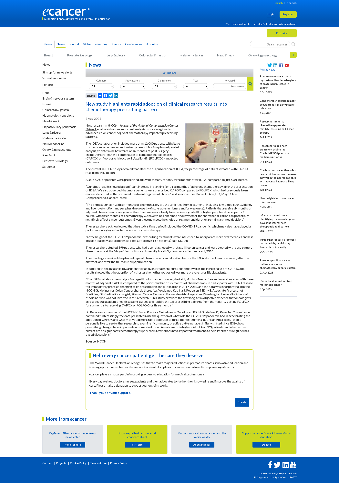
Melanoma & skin (191, 55)
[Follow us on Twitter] (269, 65)
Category (101, 80)
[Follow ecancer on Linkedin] (286, 464)
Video (87, 44)
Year (195, 80)
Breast (48, 55)
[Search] (293, 44)
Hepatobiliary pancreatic (59, 127)
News (60, 44)
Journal (74, 44)
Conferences (133, 44)
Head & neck (225, 55)
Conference (164, 80)
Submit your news (54, 78)
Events (116, 44)
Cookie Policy (78, 463)
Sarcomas (49, 166)
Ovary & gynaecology (262, 55)
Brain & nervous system (58, 98)
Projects (61, 463)
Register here (73, 444)
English (278, 3)
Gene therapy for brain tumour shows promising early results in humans (277, 104)
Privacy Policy (118, 463)
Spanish (292, 3)
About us (152, 44)
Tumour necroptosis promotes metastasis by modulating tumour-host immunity (278, 243)
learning (101, 44)
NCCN (102, 341)
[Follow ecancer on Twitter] (277, 464)
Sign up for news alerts (57, 72)
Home (48, 44)
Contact (47, 463)
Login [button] (270, 14)
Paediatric (49, 155)
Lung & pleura (116, 55)
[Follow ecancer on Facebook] (270, 464)
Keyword (230, 80)
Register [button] (288, 14)
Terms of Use (98, 463)
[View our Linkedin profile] (275, 65)
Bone (45, 92)
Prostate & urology (80, 55)
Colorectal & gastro (152, 55)
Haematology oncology (58, 115)
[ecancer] (67, 11)
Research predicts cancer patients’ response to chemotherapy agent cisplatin (277, 264)
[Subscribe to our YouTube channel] (286, 65)
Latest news (169, 72)
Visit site (137, 444)
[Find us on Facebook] (281, 65)
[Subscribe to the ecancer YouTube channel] (293, 464)
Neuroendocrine (53, 144)
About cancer (201, 444)
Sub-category (132, 80)
